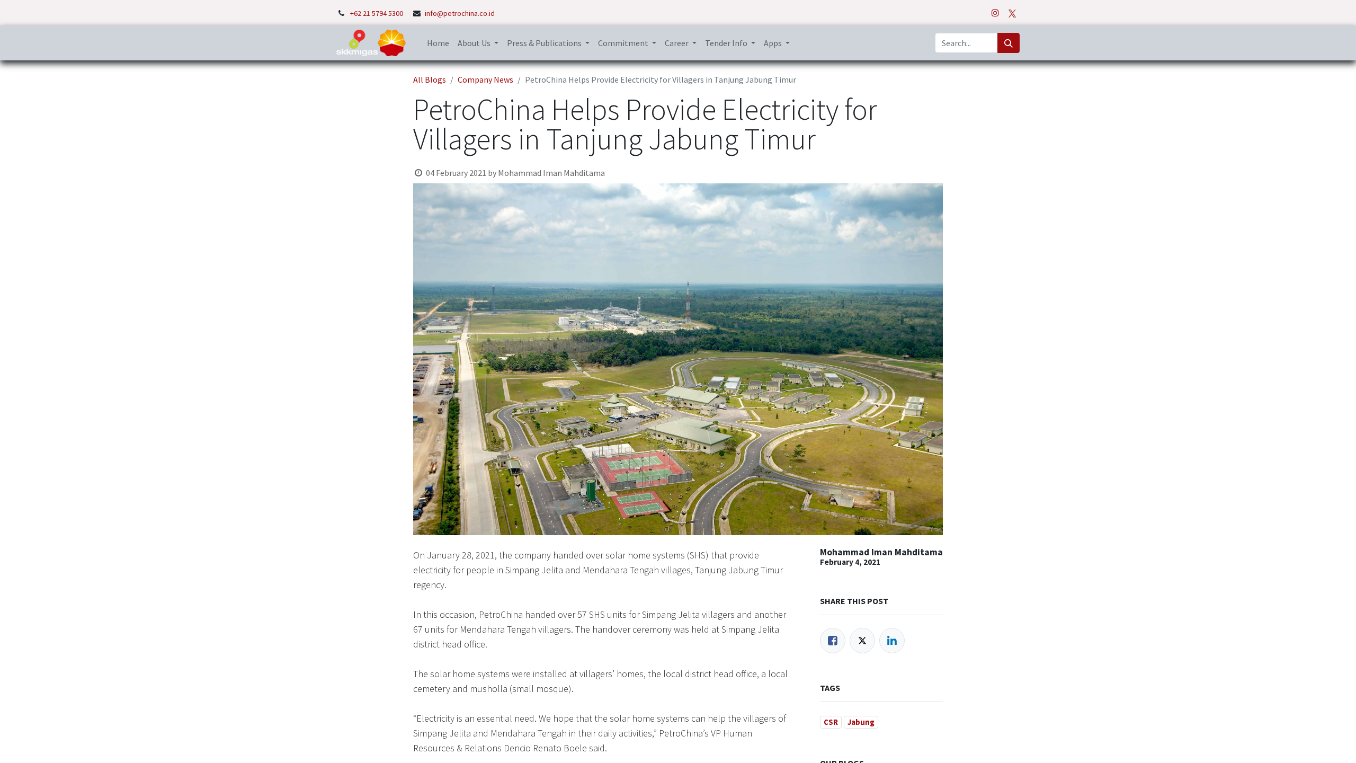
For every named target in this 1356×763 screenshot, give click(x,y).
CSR (831, 722)
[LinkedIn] (892, 640)
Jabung (861, 722)
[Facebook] (832, 640)
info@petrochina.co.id (460, 13)
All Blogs (429, 79)
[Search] (1008, 43)
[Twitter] (862, 640)
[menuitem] (438, 43)
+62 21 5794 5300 (377, 13)
